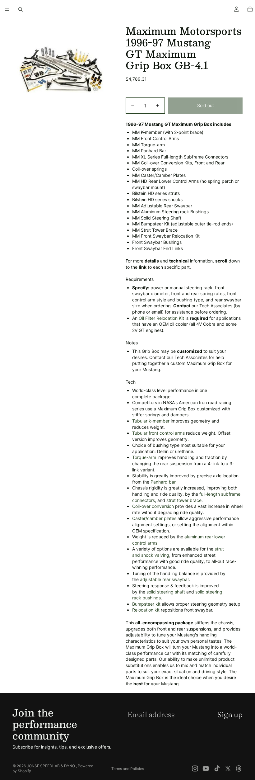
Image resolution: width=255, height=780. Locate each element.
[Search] (20, 9)
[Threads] (239, 768)
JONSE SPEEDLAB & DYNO (51, 765)
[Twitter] (228, 768)
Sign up (230, 714)
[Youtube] (206, 768)
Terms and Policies (127, 768)
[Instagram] (195, 768)
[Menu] (7, 9)
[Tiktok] (217, 768)
